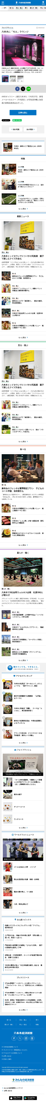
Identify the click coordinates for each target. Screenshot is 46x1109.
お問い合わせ (7, 1056)
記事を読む (23, 112)
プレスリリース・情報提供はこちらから (15, 1050)
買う (26, 8)
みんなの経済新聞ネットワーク (23, 1080)
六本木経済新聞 (23, 2)
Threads (32, 1038)
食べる (12, 8)
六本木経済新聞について (10, 1047)
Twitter (20, 1038)
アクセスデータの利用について (12, 1053)
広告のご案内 (7, 1059)
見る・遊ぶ (19, 8)
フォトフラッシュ (7, 27)
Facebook (14, 1038)
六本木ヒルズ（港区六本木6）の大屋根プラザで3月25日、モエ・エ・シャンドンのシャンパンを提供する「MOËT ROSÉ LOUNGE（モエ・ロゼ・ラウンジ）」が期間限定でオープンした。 (23, 70)
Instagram (26, 1038)
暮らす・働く (34, 8)
